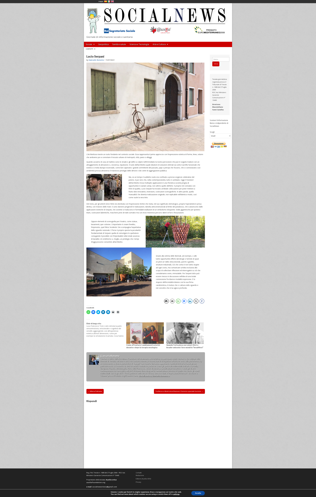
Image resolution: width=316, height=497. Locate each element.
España (105, 1)
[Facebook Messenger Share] (184, 301)
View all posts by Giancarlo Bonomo (154, 376)
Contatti (89, 49)
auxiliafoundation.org (95, 482)
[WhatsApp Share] (178, 301)
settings (176, 494)
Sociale (89, 44)
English (112, 1)
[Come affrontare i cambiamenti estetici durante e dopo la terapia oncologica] (145, 333)
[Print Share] (166, 301)
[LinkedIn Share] (190, 301)
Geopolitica (103, 44)
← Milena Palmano (95, 391)
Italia (109, 1)
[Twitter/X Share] (196, 301)
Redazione (140, 475)
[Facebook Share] (202, 301)
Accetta (198, 493)
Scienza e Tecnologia (139, 44)
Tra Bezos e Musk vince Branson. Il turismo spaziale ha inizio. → (179, 391)
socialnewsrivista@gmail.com (104, 487)
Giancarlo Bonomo (96, 60)
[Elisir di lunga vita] (106, 329)
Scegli (212, 132)
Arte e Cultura (159, 44)
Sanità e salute (119, 44)
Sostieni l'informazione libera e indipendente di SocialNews (219, 123)
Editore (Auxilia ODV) (143, 479)
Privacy (138, 482)
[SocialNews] (158, 19)
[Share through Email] (172, 301)
